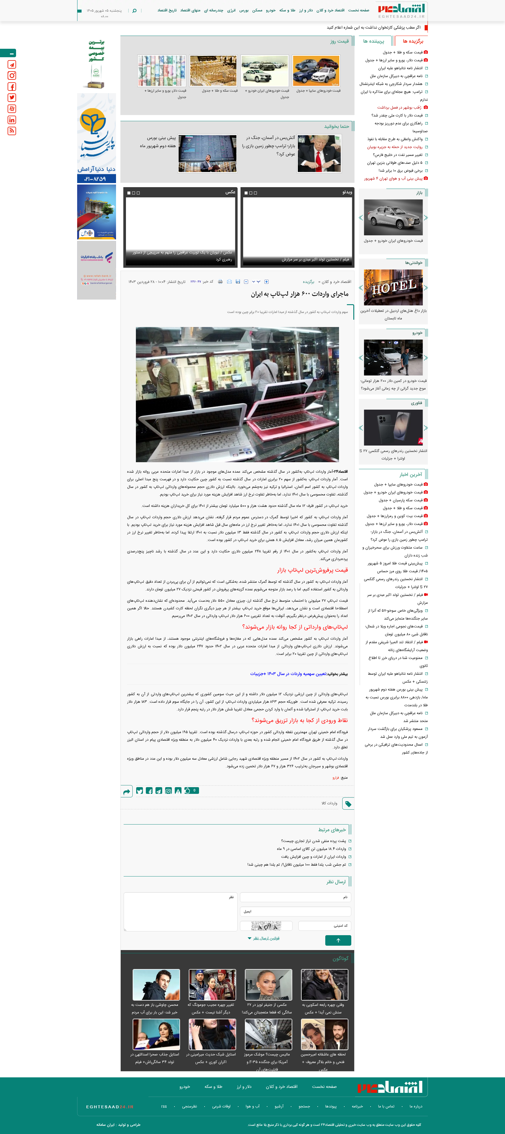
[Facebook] (149, 790)
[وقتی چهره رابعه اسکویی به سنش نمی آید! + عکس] (321, 985)
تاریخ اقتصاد (167, 10)
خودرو (271, 10)
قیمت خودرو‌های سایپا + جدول (318, 91)
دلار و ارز (306, 10)
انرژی (231, 10)
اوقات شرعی (221, 1106)
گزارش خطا (178, 790)
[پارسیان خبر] (96, 138)
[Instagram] (168, 790)
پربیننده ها (373, 41)
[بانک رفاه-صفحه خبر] (96, 270)
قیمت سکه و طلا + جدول (220, 91)
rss (164, 1106)
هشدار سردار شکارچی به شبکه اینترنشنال (391, 84)
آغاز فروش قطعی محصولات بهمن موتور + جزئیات (393, 385)
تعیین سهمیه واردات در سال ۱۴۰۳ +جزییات (288, 674)
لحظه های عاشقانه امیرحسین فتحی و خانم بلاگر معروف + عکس (323, 1062)
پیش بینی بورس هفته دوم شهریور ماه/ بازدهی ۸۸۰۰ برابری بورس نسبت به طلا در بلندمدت (397, 697)
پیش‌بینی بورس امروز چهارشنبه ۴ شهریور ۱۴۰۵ (393, 315)
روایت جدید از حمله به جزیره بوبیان (395, 147)
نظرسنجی (189, 1106)
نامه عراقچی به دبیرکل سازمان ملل (396, 76)
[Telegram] (158, 790)
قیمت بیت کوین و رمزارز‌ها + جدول (395, 516)
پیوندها (331, 1106)
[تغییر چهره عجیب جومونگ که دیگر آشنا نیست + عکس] (209, 985)
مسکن (257, 10)
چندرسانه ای (213, 10)
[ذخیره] (238, 281)
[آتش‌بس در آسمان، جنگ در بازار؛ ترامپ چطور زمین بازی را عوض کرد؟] (319, 153)
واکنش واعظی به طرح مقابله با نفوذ (395, 139)
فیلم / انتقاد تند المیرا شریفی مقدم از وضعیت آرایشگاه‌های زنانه (300, 259)
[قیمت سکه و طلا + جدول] (213, 71)
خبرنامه (357, 1106)
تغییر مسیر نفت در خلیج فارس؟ (398, 155)
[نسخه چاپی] (220, 281)
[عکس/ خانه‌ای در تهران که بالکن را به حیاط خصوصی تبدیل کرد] (180, 231)
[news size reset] (256, 282)
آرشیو (279, 1106)
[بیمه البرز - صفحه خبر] (96, 64)
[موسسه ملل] (96, 212)
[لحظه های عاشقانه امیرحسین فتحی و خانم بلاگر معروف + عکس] (321, 1035)
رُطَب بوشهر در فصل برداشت (400, 108)
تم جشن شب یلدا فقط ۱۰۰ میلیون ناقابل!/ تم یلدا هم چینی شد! (297, 865)
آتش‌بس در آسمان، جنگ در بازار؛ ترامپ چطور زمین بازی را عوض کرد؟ (268, 146)
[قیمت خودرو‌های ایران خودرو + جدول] (265, 71)
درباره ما (416, 1106)
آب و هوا (253, 1106)
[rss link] (11, 131)
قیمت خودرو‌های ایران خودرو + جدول (267, 94)
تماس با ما (386, 1106)
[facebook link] (11, 86)
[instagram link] (11, 75)
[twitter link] (11, 97)
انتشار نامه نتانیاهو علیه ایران (400, 68)
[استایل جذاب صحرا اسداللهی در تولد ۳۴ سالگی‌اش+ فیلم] (153, 1035)
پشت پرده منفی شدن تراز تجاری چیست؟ (313, 841)
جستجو (304, 1106)
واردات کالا (329, 803)
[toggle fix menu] (8, 53)
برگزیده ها (413, 41)
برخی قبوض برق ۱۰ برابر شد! (401, 171)
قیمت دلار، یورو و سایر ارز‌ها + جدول (165, 94)
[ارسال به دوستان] (229, 281)
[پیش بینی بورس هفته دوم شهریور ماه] (207, 153)
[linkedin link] (11, 120)
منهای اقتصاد (190, 10)
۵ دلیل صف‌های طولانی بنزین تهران (395, 163)
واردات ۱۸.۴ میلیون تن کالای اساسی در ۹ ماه (311, 849)
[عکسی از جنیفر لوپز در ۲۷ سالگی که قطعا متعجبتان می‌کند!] (265, 985)
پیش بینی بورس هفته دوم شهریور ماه (158, 142)
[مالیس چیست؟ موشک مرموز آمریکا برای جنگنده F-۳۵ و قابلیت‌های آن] (265, 1035)
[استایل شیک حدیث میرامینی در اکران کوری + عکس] (209, 1035)
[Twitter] (139, 790)
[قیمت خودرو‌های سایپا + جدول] (316, 71)
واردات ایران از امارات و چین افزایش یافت (313, 857)
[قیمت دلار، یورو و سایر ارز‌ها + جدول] (161, 71)
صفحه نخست (358, 10)
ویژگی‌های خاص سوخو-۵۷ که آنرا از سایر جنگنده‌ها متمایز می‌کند (393, 455)
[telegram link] (11, 64)
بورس (243, 10)
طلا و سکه (287, 10)
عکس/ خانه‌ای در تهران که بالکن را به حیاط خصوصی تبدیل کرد (183, 259)
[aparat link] (11, 108)
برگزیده (308, 282)
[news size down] (246, 282)
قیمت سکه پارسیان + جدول (401, 500)
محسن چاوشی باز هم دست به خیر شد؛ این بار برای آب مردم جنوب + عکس (154, 1012)
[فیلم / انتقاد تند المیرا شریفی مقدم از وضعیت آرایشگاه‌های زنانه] (297, 231)
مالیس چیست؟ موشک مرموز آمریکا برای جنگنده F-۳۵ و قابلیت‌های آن (267, 1062)
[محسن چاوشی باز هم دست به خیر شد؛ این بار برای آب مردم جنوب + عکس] (153, 985)
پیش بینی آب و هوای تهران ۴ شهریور (393, 178)
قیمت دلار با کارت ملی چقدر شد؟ (397, 115)
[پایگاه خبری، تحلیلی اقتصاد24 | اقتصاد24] (392, 12)
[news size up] (266, 282)
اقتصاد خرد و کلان (331, 10)
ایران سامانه (105, 1125)
